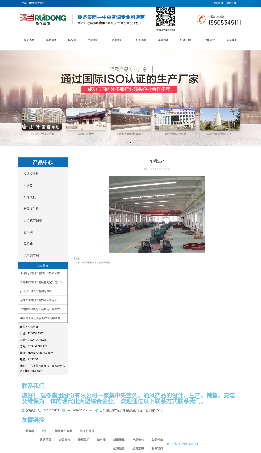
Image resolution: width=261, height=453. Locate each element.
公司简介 (209, 39)
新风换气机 (31, 209)
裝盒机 (29, 431)
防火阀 (72, 39)
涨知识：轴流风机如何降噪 (36, 291)
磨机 (44, 431)
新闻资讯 (117, 39)
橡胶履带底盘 (63, 431)
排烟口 (28, 185)
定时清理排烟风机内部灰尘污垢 (38, 300)
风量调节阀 (31, 255)
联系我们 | (219, 3)
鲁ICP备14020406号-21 (182, 444)
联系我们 (231, 39)
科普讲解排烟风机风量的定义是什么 (41, 282)
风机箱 (28, 244)
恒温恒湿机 (31, 174)
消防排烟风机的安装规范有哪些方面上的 (44, 309)
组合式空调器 (33, 220)
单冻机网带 (87, 431)
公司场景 (141, 39)
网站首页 (29, 39)
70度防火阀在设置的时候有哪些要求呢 (43, 318)
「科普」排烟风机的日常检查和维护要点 (44, 273)
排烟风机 (51, 39)
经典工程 (185, 39)
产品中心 (93, 39)
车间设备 (163, 39)
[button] (127, 142)
